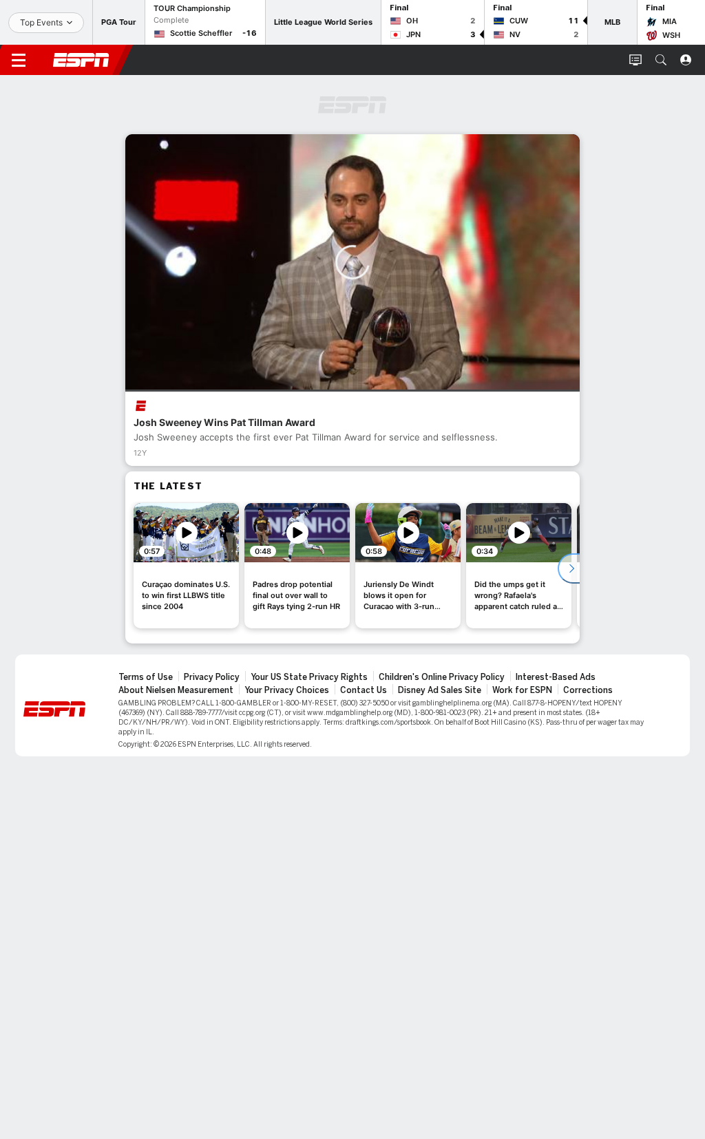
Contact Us (363, 690)
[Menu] (18, 60)
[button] (660, 59)
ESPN (81, 60)
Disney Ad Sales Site (439, 690)
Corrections (588, 690)
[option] (186, 565)
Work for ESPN (522, 690)
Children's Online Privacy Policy (442, 677)
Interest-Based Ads (556, 677)
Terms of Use (145, 677)
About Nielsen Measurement (175, 690)
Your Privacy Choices (286, 690)
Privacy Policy (212, 677)
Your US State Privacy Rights (309, 677)
